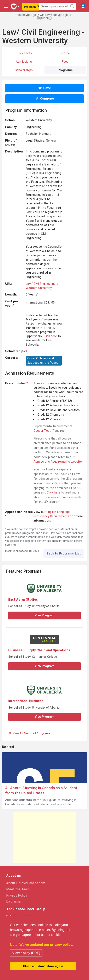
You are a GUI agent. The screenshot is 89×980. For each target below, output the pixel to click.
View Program (44, 615)
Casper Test (42, 431)
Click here (50, 336)
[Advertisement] (44, 837)
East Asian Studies (23, 599)
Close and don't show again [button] (43, 966)
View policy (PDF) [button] (26, 953)
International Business (25, 701)
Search (72, 6)
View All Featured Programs (29, 733)
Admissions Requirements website (58, 461)
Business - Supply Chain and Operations (39, 650)
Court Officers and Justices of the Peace (42, 360)
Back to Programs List (64, 553)
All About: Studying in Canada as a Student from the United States (41, 790)
